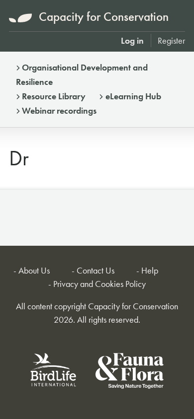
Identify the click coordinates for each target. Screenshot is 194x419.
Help (149, 270)
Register (171, 40)
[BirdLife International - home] (53, 372)
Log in (132, 40)
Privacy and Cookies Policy (99, 283)
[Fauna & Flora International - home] (130, 372)
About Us (34, 270)
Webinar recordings (59, 110)
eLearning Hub (133, 96)
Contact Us (95, 270)
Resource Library (54, 96)
